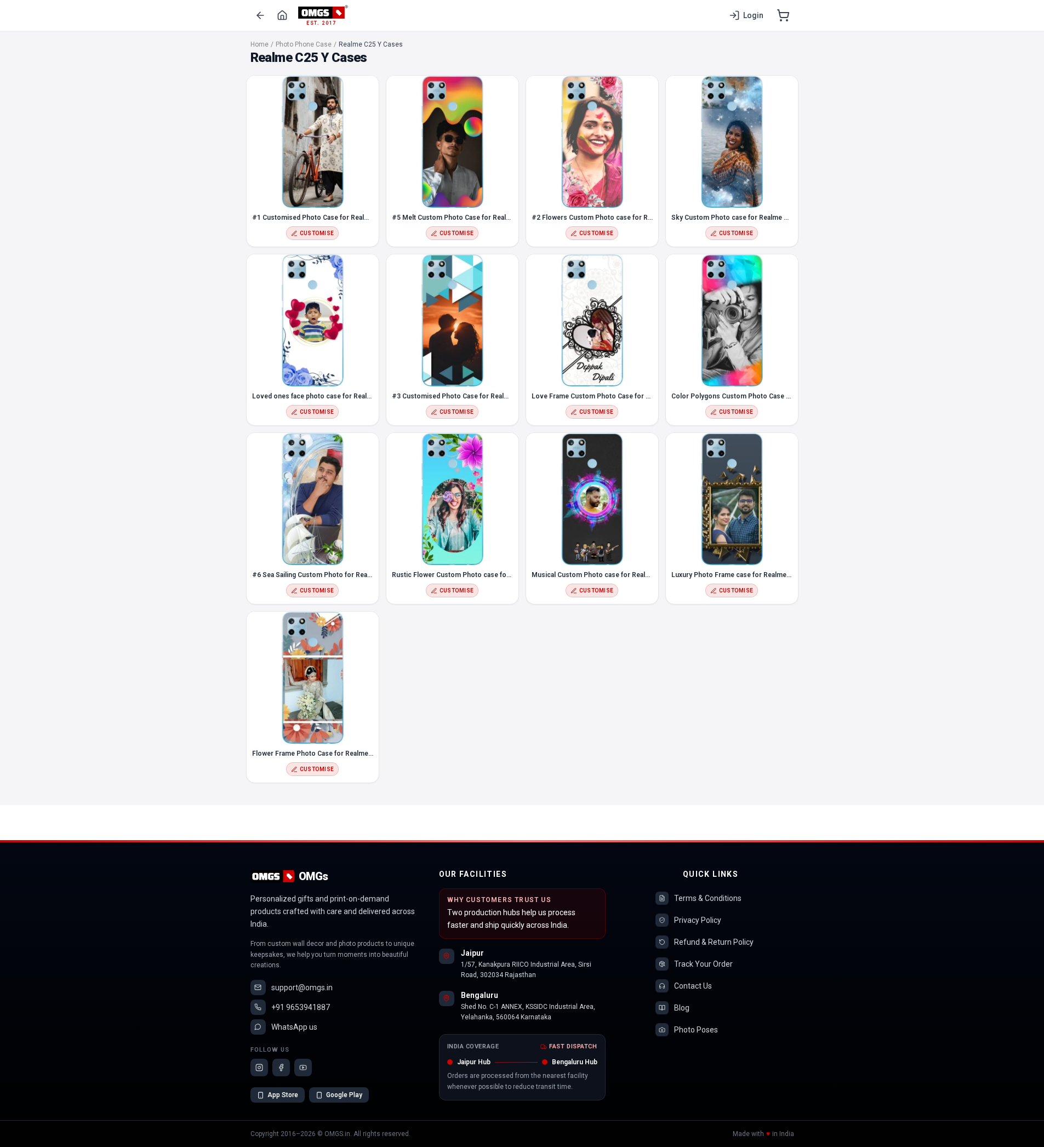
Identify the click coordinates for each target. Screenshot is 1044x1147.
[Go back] (260, 15)
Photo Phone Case (304, 44)
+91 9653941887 (300, 1007)
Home (259, 44)
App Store (282, 1095)
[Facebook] (281, 1067)
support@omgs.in (302, 987)
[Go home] (282, 15)
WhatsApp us (294, 1027)
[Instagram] (259, 1067)
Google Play (344, 1095)
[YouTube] (303, 1067)
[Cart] (783, 15)
